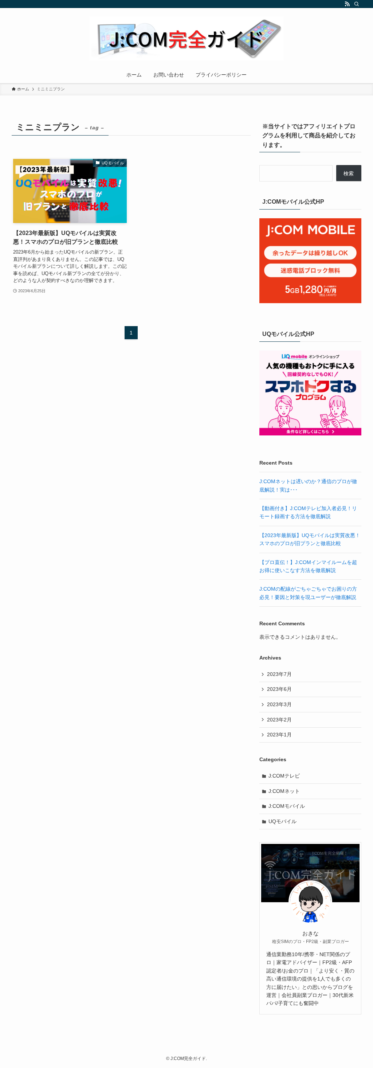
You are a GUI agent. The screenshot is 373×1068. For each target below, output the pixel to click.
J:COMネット (284, 791)
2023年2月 (279, 720)
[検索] (356, 4)
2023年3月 (279, 704)
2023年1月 (279, 735)
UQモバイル (282, 821)
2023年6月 (279, 689)
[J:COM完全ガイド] (186, 38)
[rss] (347, 4)
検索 (348, 173)
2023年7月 (279, 674)
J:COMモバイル (286, 806)
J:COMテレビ (284, 776)
